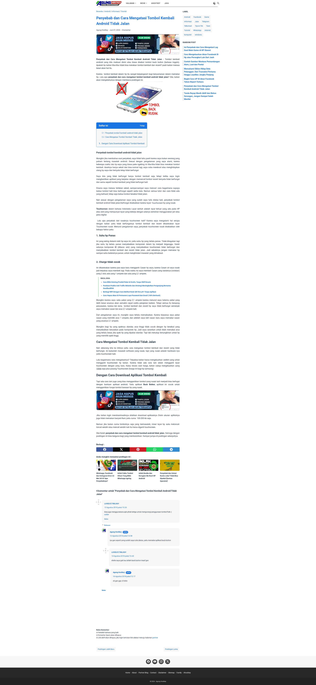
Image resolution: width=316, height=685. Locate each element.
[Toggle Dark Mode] (214, 3)
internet (208, 30)
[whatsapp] (154, 449)
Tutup (142, 126)
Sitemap (171, 673)
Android (187, 17)
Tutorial (187, 30)
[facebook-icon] (148, 661)
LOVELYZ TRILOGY (111, 504)
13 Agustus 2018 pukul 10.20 (115, 507)
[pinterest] (138, 449)
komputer (188, 35)
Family (179, 673)
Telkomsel (188, 26)
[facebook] (104, 449)
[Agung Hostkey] (108, 3)
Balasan (107, 525)
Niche (142, 3)
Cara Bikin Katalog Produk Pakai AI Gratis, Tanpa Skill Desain (127, 282)
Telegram (205, 21)
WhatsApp (197, 30)
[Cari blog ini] (218, 3)
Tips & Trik (199, 26)
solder (106, 514)
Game (206, 17)
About (134, 673)
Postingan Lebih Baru (106, 649)
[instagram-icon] (161, 661)
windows (198, 35)
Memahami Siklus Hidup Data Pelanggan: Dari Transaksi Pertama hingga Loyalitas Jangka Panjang (200, 72)
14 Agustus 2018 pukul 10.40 (122, 556)
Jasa (166, 3)
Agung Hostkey (116, 532)
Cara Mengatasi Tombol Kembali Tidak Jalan (123, 137)
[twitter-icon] (167, 661)
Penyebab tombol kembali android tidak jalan (123, 133)
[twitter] (121, 449)
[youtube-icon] (154, 661)
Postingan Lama (171, 649)
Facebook (197, 17)
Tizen (208, 26)
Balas (106, 519)
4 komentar (126, 30)
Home (127, 673)
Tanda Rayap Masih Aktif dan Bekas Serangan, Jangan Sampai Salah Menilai (200, 96)
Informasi (188, 21)
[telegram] (171, 449)
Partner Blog (143, 673)
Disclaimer (162, 673)
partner (155, 638)
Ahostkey (155, 3)
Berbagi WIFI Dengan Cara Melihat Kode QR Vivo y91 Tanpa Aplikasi (129, 292)
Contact (153, 673)
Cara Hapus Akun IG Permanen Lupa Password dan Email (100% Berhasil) (131, 295)
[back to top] (311, 679)
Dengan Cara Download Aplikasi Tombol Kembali (123, 143)
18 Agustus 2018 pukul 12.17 (124, 576)
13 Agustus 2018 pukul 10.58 (121, 536)
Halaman (130, 3)
